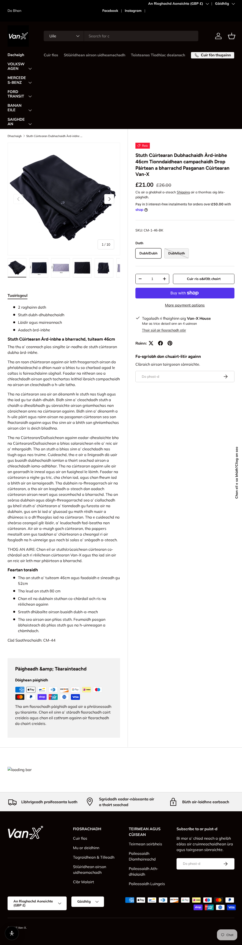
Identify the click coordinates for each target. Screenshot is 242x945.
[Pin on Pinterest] (170, 343)
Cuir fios (51, 55)
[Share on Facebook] (160, 343)
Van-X (22, 927)
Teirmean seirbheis (145, 844)
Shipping (183, 192)
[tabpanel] (64, 475)
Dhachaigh (15, 136)
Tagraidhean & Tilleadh (93, 857)
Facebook (110, 11)
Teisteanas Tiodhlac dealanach (158, 55)
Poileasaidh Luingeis (147, 883)
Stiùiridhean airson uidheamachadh (94, 55)
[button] (231, 36)
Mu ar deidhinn (86, 847)
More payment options (185, 305)
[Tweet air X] (151, 343)
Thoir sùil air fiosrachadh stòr (164, 330)
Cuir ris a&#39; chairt (203, 279)
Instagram (133, 11)
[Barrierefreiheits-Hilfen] (12, 933)
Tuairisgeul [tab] (17, 295)
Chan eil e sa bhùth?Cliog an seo (191, 13)
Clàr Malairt (83, 881)
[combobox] (121, 36)
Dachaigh (16, 55)
